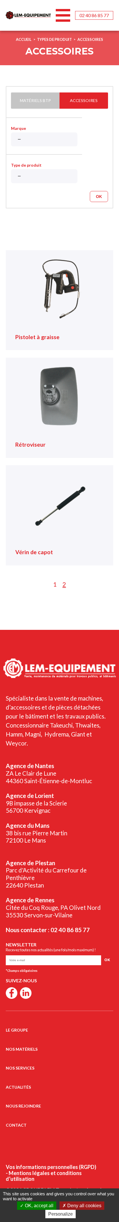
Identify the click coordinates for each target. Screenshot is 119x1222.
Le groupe (17, 1030)
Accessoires (90, 39)
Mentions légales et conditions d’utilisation (44, 1176)
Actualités (18, 1087)
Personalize (60, 1214)
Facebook (11, 993)
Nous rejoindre (23, 1105)
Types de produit (54, 39)
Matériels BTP (35, 100)
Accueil (23, 39)
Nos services (20, 1067)
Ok (99, 196)
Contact (16, 1125)
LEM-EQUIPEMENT (28, 15)
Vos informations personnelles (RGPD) (51, 1167)
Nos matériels (22, 1049)
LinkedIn (25, 993)
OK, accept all (38, 1205)
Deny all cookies (83, 1205)
